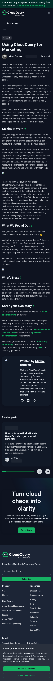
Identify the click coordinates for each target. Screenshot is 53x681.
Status (33, 626)
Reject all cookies (26, 675)
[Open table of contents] (4, 30)
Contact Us (35, 630)
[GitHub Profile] (22, 400)
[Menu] (48, 13)
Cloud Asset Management (13, 606)
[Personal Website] (34, 400)
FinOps (5, 615)
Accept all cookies (26, 669)
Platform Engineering (11, 624)
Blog (32, 604)
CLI (3, 591)
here (40, 347)
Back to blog (13, 23)
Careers (33, 621)
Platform (6, 595)
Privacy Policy (33, 643)
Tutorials (34, 617)
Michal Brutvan (15, 56)
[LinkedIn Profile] (28, 400)
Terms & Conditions (11, 643)
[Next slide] (48, 472)
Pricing (33, 600)
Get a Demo (26, 530)
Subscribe (26, 579)
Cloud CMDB (7, 619)
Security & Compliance (12, 611)
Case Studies (35, 608)
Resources (34, 613)
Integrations (35, 591)
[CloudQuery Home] (13, 13)
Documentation (36, 595)
